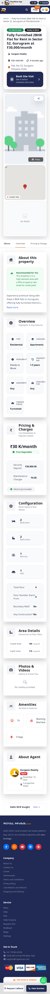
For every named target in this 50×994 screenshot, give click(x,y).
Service (7, 902)
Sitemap (7, 936)
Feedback (7, 928)
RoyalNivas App (16, 2)
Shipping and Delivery (13, 891)
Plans (5, 907)
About (7, 243)
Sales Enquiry (9, 920)
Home (6, 18)
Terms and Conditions (13, 879)
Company (8, 858)
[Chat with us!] (43, 980)
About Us (7, 863)
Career (6, 871)
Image (37, 159)
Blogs (5, 932)
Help (5, 911)
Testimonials (9, 875)
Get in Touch (10, 946)
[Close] (2, 2)
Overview (20, 243)
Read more (12, 307)
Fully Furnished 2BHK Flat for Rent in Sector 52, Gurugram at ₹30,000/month (25, 41)
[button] (25, 186)
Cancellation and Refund (14, 887)
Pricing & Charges (39, 243)
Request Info (9, 924)
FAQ (5, 916)
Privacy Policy (9, 883)
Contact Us (8, 867)
